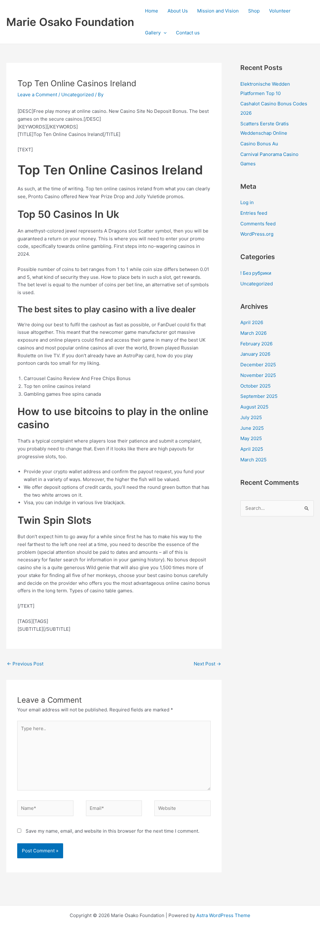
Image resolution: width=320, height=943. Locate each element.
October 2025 (255, 386)
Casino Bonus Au (259, 144)
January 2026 (255, 354)
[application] (164, 33)
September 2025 (259, 396)
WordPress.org (256, 234)
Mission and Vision (218, 11)
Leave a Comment (37, 95)
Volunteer (280, 11)
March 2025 (253, 460)
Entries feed (253, 213)
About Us (178, 11)
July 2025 (251, 417)
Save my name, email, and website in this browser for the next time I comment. (112, 831)
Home (151, 11)
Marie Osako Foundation (70, 21)
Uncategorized (77, 95)
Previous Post (25, 664)
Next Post (207, 664)
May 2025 (251, 438)
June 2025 (252, 428)
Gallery (153, 33)
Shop (254, 11)
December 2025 (258, 365)
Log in (247, 202)
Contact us (188, 33)
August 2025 (254, 407)
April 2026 (251, 322)
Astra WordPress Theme (223, 915)
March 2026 (253, 333)
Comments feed (258, 224)
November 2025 (258, 375)
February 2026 (256, 344)
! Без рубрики (255, 273)
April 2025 (251, 449)
